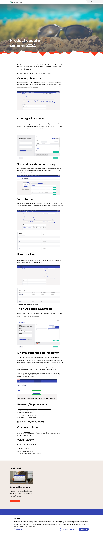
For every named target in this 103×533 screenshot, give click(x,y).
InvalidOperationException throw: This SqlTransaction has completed (34, 409)
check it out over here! (44, 363)
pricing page (27, 432)
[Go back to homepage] (16, 2)
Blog (17, 4)
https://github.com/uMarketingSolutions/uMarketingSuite (30, 422)
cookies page (32, 526)
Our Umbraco (33, 73)
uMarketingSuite (13, 4)
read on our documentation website (48, 369)
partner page (30, 435)
